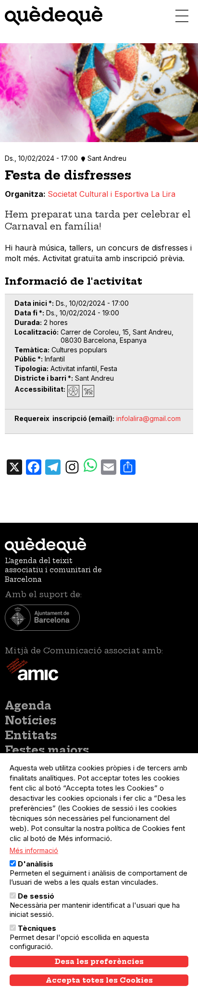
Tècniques (37, 928)
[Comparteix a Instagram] (72, 466)
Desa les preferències (99, 961)
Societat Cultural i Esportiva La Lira (111, 194)
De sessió (36, 896)
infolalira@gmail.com (148, 418)
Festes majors (47, 750)
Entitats (31, 735)
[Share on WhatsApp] (90, 466)
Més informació (34, 850)
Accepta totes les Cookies (99, 980)
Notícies (30, 720)
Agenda (28, 705)
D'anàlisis (35, 863)
